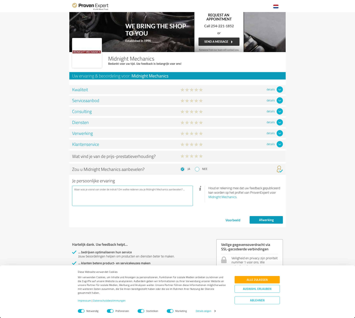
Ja (188, 169)
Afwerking (266, 219)
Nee (204, 169)
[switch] (110, 311)
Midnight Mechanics (222, 197)
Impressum (84, 300)
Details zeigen (203, 311)
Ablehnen (257, 300)
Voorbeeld (233, 220)
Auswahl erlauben (257, 289)
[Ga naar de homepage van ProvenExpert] (90, 9)
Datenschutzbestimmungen (109, 300)
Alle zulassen (257, 280)
